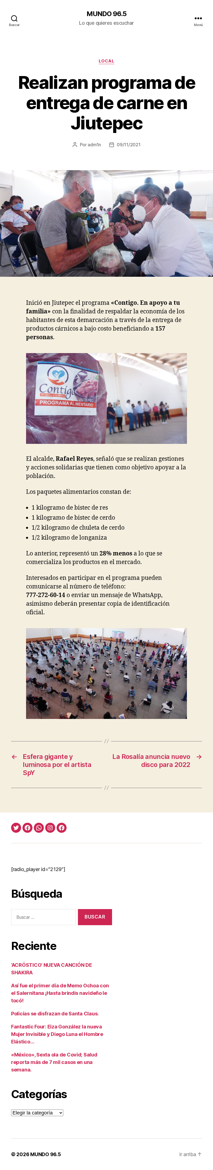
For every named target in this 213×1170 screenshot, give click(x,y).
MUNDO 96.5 (106, 14)
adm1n (94, 144)
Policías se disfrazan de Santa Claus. (55, 1013)
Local (107, 61)
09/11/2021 (128, 144)
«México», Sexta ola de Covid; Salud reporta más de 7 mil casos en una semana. (54, 1062)
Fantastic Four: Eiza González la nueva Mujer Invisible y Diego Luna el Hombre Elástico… (57, 1034)
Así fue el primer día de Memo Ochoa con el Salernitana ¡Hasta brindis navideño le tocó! (60, 993)
